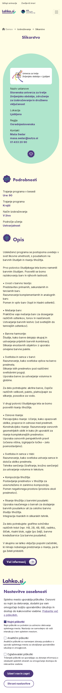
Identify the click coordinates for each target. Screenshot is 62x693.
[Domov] (9, 12)
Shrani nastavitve (18, 683)
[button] (31, 154)
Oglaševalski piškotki (20, 654)
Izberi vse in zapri (18, 673)
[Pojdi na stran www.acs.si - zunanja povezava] (23, 12)
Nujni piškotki (16, 621)
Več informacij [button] (16, 562)
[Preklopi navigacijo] (56, 12)
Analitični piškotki (17, 638)
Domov (9, 29)
